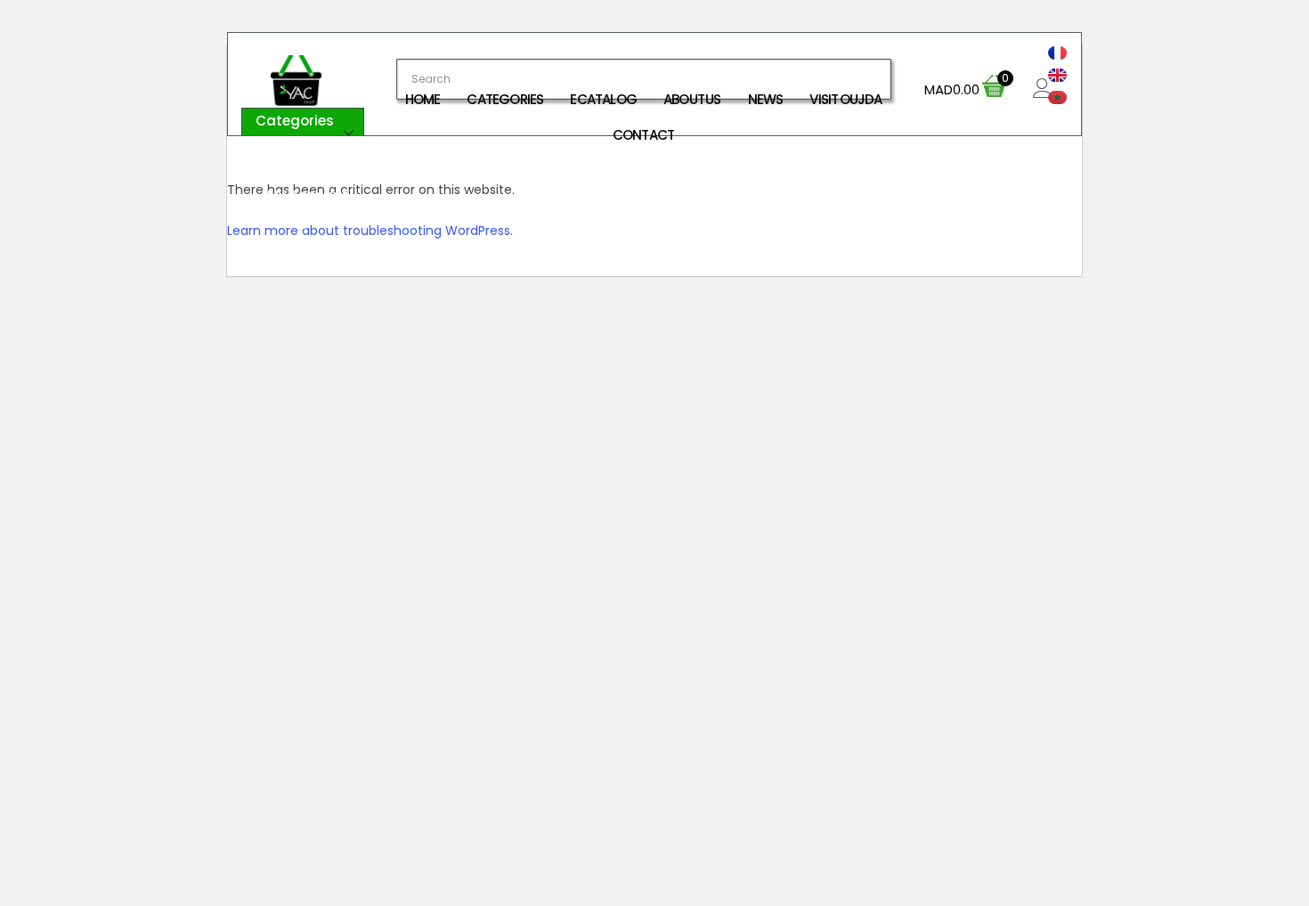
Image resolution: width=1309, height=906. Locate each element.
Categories (505, 99)
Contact (643, 134)
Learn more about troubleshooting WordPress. (370, 230)
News (766, 99)
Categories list (295, 133)
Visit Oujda (845, 99)
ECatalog (603, 99)
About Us (692, 99)
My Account (307, 195)
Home (423, 99)
